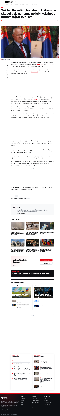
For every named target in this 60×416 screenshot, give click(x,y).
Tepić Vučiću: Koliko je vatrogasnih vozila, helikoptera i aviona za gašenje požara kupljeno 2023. (22, 364)
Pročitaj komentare (46, 263)
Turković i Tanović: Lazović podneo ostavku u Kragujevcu (21, 361)
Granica (15, 198)
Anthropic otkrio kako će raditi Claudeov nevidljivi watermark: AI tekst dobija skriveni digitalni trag (45, 306)
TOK (28, 198)
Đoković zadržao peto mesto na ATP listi (47, 233)
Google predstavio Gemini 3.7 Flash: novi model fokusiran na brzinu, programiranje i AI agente (45, 301)
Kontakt (33, 407)
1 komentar (24, 24)
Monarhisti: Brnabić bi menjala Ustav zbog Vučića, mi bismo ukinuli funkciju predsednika (22, 369)
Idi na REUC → (29, 285)
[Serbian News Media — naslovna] (9, 2)
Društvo (22, 4)
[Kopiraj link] (7, 74)
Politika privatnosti (35, 400)
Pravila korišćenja (35, 398)
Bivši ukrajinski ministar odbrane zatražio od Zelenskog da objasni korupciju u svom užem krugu (23, 305)
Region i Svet (34, 4)
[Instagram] (7, 410)
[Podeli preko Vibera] (7, 68)
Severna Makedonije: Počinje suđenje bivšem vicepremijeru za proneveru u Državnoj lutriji (22, 374)
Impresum (46, 400)
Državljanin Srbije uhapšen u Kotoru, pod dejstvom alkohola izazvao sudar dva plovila (32, 250)
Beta (4, 24)
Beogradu (40, 64)
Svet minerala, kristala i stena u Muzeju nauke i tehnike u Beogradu (46, 373)
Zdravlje (22, 404)
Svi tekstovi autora (20, 213)
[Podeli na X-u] (7, 66)
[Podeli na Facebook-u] (7, 63)
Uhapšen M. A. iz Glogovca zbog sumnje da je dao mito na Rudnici (21, 379)
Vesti (7, 4)
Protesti (16, 4)
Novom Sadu (34, 71)
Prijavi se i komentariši (46, 260)
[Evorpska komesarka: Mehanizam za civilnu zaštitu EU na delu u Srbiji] (14, 301)
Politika (11, 4)
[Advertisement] (32, 85)
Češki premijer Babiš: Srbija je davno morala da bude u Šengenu (46, 250)
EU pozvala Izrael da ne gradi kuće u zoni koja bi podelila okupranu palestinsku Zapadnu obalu (32, 234)
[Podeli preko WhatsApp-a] (7, 71)
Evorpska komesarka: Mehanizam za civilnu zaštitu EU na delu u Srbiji (17, 233)
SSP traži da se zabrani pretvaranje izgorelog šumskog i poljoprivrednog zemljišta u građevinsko (46, 380)
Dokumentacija (47, 404)
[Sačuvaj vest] (7, 77)
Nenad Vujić (35, 99)
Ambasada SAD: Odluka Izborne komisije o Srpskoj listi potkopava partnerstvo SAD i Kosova (31, 274)
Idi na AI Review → (50, 285)
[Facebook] (5, 410)
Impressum (34, 405)
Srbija (25, 198)
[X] (2, 410)
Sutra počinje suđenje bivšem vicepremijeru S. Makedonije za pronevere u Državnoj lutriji (17, 250)
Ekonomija (28, 4)
